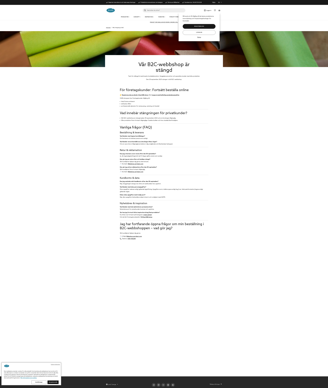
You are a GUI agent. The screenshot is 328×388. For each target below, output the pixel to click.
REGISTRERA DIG (199, 26)
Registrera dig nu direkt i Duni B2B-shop (135, 95)
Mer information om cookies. (28, 378)
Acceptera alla (53, 382)
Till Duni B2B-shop (146, 217)
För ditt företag (175, 17)
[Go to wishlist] (215, 10)
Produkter (124, 17)
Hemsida (108, 27)
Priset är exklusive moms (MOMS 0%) (164, 22)
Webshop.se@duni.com (135, 164)
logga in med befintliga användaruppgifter (165, 95)
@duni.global (147, 215)
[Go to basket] (219, 10)
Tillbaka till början (215, 384)
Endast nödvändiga (55, 364)
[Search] (145, 10)
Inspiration (149, 17)
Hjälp (213, 2)
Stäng (199, 37)
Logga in (199, 32)
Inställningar (39, 382)
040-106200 (132, 239)
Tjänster (161, 17)
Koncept (137, 17)
